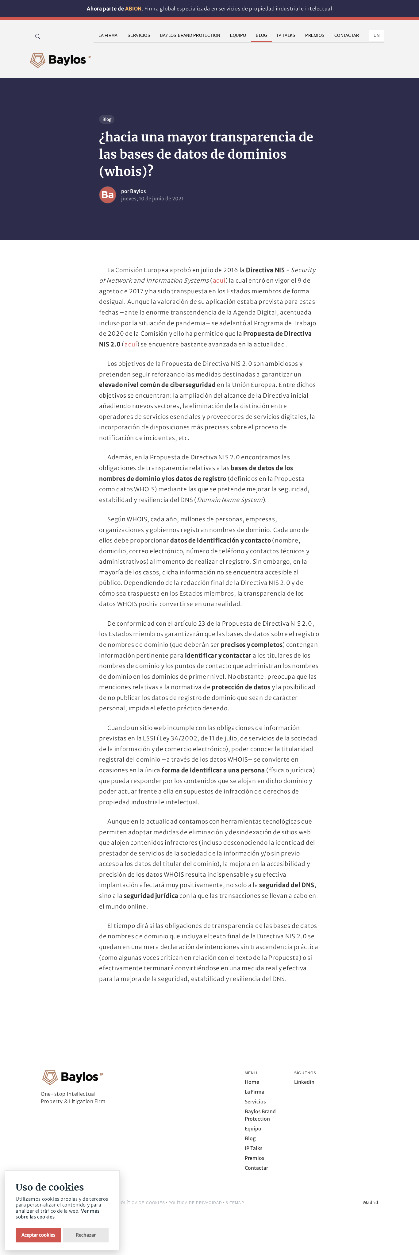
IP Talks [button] (286, 35)
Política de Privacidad (195, 1203)
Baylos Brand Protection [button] (190, 35)
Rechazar (86, 1235)
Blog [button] (261, 35)
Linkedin (304, 1082)
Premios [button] (315, 35)
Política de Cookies (141, 1203)
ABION (133, 9)
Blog (106, 119)
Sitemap (234, 1203)
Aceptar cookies (38, 1235)
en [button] (376, 35)
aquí (219, 280)
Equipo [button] (238, 35)
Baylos (138, 191)
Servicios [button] (139, 35)
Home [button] (252, 1082)
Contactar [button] (346, 35)
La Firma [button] (107, 35)
